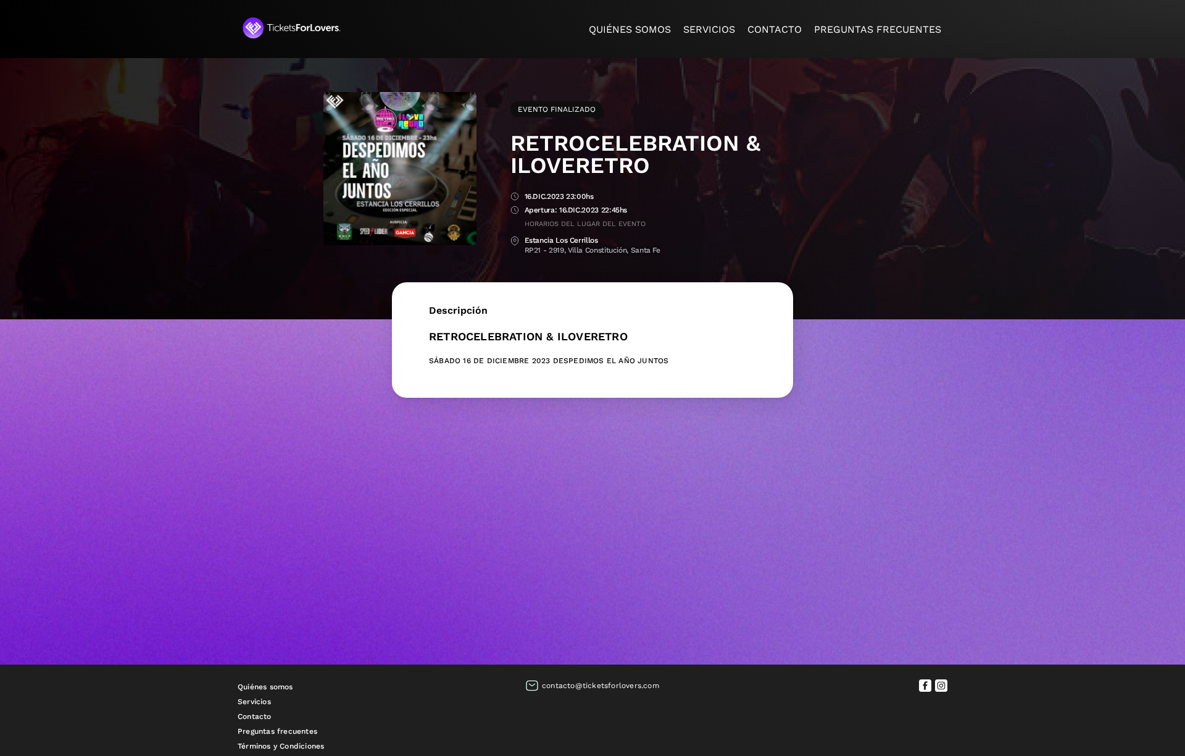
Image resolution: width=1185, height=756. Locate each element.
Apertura (514, 211)
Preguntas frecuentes (877, 29)
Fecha (514, 197)
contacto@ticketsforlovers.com (600, 685)
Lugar (514, 241)
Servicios (709, 29)
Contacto (774, 29)
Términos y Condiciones (281, 746)
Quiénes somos (630, 29)
